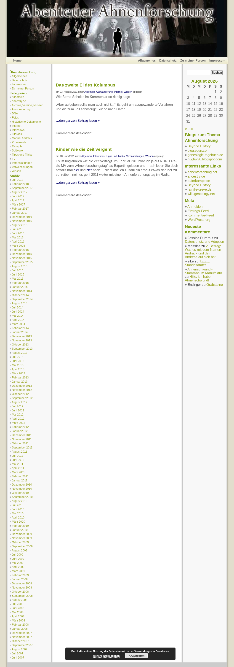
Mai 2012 (18, 414)
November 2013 (22, 340)
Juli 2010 (17, 505)
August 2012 (19, 402)
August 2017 (19, 192)
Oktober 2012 (20, 393)
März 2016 (18, 245)
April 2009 (18, 566)
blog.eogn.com (199, 150)
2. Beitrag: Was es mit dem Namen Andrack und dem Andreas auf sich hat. (203, 251)
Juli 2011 (17, 455)
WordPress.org (199, 219)
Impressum (217, 60)
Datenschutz (168, 60)
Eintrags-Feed (198, 211)
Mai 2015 (18, 278)
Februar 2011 (20, 476)
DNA (15, 113)
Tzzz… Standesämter (197, 263)
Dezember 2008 (22, 583)
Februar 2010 (20, 525)
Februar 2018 (20, 183)
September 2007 (22, 645)
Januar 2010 (20, 529)
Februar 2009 (20, 575)
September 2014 (22, 299)
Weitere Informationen (106, 655)
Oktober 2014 (20, 295)
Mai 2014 (18, 315)
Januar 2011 (19, 480)
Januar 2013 (20, 381)
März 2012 (18, 422)
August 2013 (19, 352)
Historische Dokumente (26, 121)
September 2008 (22, 595)
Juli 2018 (17, 179)
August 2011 (19, 451)
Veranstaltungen (22, 162)
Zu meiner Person (193, 60)
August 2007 (19, 649)
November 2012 (22, 389)
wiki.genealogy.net (201, 194)
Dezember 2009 (22, 533)
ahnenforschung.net (202, 172)
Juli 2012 (17, 406)
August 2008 (19, 599)
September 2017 (22, 187)
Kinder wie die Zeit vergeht (84, 149)
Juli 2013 (17, 356)
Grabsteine (214, 284)
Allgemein (18, 96)
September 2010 (22, 496)
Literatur (17, 133)
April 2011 (18, 468)
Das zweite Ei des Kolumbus (85, 85)
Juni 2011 (18, 459)
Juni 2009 (18, 558)
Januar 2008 (20, 628)
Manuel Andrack (22, 138)
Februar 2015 (20, 282)
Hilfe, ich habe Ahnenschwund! (197, 278)
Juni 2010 (18, 509)
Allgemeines (147, 60)
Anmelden (194, 206)
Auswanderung (21, 109)
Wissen (16, 171)
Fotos (15, 117)
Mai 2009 (18, 562)
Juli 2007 (17, 653)
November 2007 (22, 636)
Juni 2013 (18, 360)
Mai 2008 (18, 612)
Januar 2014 (20, 332)
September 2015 (22, 262)
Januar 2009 (20, 579)
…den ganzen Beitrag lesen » (78, 120)
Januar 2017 (20, 212)
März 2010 (18, 521)
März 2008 (18, 620)
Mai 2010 (18, 513)
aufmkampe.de (199, 181)
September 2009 (22, 546)
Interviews (18, 129)
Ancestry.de (19, 101)
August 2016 (19, 225)
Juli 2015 (17, 270)
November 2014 (22, 290)
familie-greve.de (199, 189)
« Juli (189, 129)
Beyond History (199, 146)
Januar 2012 (20, 430)
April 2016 (18, 241)
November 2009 (22, 538)
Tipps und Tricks (22, 154)
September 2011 (22, 447)
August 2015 (19, 266)
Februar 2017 (20, 208)
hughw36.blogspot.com (205, 159)
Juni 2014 (18, 311)
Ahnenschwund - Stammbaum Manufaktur (203, 271)
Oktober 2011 (20, 443)
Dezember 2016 (22, 216)
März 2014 (18, 323)
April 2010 (18, 517)
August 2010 (19, 501)
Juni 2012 (18, 410)
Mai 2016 (18, 237)
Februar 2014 (20, 328)
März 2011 (18, 472)
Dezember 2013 (22, 336)
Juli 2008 (17, 603)
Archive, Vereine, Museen (27, 105)
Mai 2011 (17, 463)
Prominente (19, 142)
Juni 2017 (18, 196)
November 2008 (22, 587)
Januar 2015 (20, 286)
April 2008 (18, 616)
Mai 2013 (18, 365)
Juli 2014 (17, 307)
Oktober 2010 (20, 492)
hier (76, 170)
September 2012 (22, 398)
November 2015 (22, 258)
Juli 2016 (17, 229)
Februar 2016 (20, 249)
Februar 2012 (20, 426)
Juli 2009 (17, 554)
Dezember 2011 (22, 435)
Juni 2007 (18, 657)
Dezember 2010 (22, 484)
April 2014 (18, 319)
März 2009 (18, 571)
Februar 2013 (20, 377)
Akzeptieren (136, 655)
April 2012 (18, 418)
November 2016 (22, 220)
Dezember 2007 (22, 632)
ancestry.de (196, 176)
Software (17, 150)
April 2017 (18, 200)
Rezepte (17, 146)
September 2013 (22, 348)
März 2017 (18, 204)
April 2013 (18, 369)
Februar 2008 (20, 624)
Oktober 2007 (20, 641)
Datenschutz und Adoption (204, 241)
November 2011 (22, 439)
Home (17, 60)
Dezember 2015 (22, 253)
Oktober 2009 (20, 542)
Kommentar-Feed (201, 215)
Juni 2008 (18, 608)
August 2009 (19, 550)
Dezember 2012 (22, 385)
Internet (16, 125)
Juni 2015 (18, 274)
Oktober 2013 (20, 344)
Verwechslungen (22, 166)
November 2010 (22, 488)
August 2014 (19, 303)
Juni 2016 (18, 233)
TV (13, 158)
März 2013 (18, 373)
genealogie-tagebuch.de (205, 155)
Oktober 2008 (20, 591)
